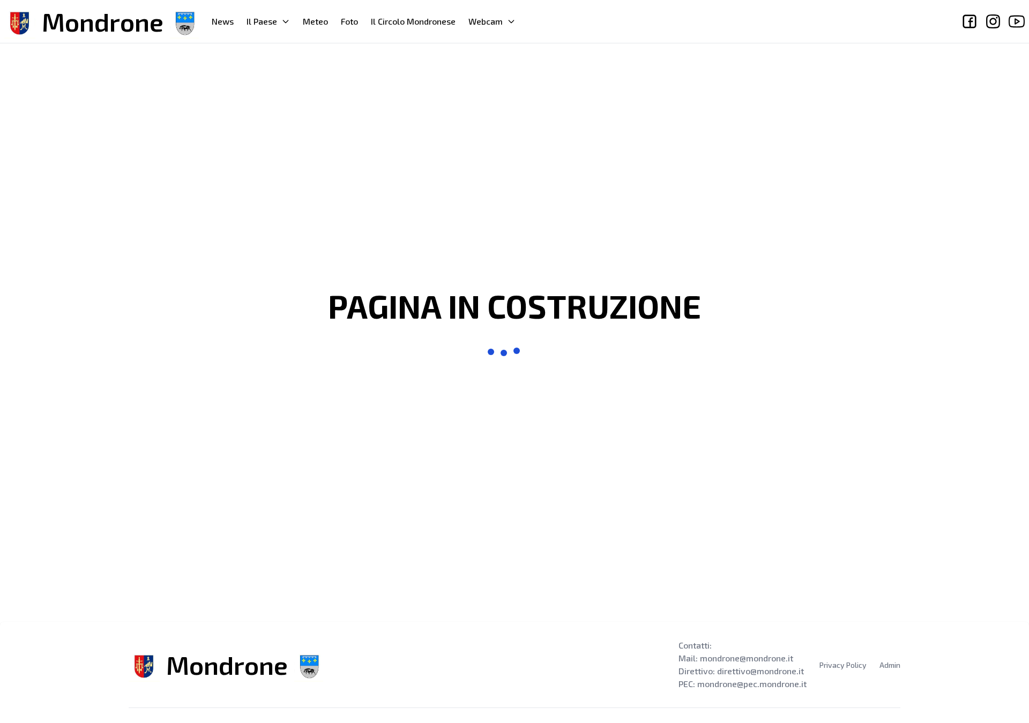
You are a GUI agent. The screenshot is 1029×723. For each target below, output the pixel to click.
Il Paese (262, 21)
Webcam (485, 21)
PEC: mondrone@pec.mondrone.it (742, 684)
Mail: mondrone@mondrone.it (735, 658)
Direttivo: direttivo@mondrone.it (741, 671)
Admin (889, 664)
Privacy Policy (843, 664)
